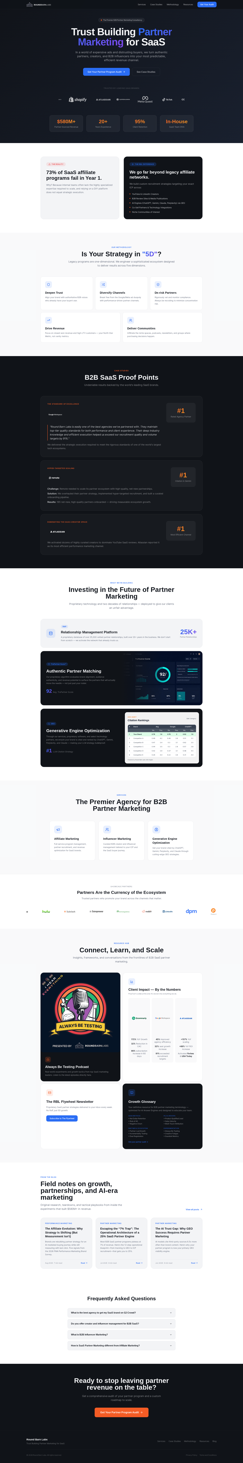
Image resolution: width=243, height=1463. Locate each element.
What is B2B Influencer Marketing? (89, 1334)
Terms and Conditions (208, 1455)
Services (142, 4)
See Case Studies (146, 71)
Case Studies (156, 4)
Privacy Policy (191, 1455)
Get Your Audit (207, 4)
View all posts (192, 1209)
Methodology (173, 4)
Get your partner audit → (138, 1142)
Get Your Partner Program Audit (105, 71)
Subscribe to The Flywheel (62, 1118)
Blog (214, 1441)
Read (83, 1263)
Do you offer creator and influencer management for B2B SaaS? (105, 1323)
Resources (188, 4)
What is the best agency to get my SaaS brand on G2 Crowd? (103, 1313)
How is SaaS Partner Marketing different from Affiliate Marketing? (105, 1345)
